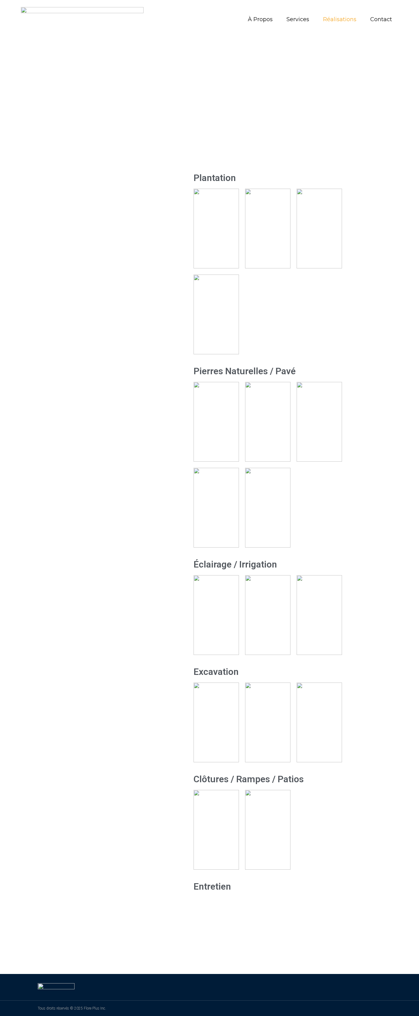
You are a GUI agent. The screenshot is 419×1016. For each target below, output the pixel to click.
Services (297, 19)
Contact (381, 19)
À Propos (260, 19)
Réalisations (339, 19)
